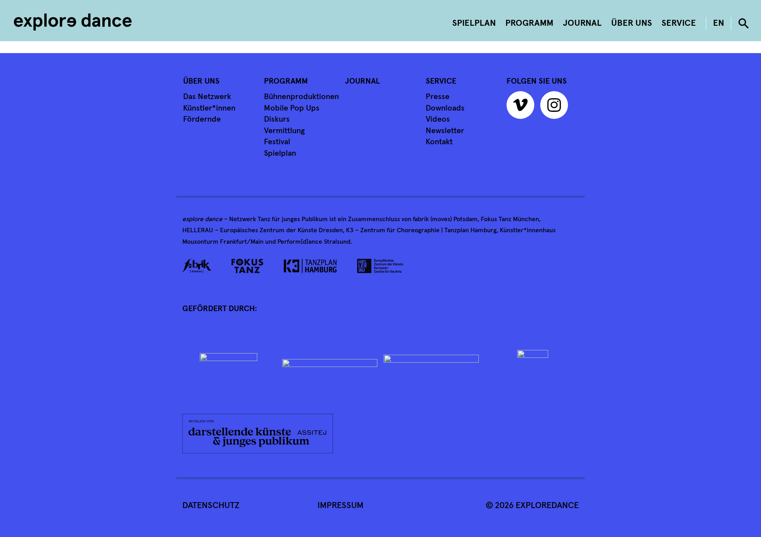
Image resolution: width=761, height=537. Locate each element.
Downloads (445, 108)
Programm (529, 23)
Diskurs (277, 119)
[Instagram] (556, 108)
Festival (277, 142)
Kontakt (439, 142)
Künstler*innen (209, 108)
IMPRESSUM (340, 505)
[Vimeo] (522, 108)
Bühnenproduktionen (301, 97)
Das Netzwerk (207, 97)
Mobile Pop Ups (291, 108)
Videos (438, 119)
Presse (437, 97)
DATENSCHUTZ (210, 505)
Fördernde (202, 119)
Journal (582, 23)
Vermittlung (284, 131)
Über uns (631, 23)
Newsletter (445, 131)
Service (679, 23)
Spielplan (474, 23)
